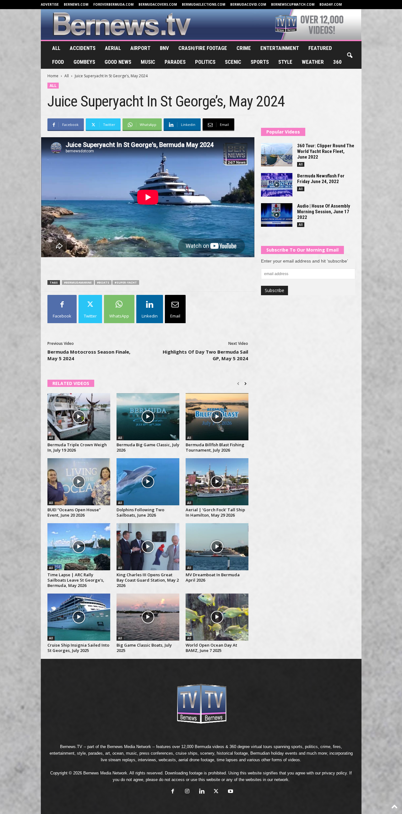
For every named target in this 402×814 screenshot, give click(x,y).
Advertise (50, 4)
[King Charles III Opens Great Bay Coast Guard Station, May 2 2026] (148, 546)
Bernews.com (76, 4)
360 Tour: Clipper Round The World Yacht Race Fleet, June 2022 (325, 151)
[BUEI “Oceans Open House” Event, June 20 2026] (78, 481)
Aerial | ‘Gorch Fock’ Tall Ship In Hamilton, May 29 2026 (215, 512)
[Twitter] (216, 792)
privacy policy (334, 773)
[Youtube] (229, 792)
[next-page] (245, 384)
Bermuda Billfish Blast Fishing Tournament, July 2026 (215, 447)
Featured (320, 48)
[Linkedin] (201, 792)
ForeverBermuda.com (113, 4)
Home (52, 76)
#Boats (103, 282)
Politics (205, 62)
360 (337, 62)
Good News (118, 62)
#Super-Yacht (126, 282)
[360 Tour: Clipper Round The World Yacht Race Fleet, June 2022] (276, 154)
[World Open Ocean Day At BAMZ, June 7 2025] (217, 617)
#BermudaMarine (78, 282)
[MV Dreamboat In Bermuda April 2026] (217, 546)
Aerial (113, 48)
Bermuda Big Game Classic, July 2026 (148, 447)
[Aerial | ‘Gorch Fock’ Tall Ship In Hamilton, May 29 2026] (217, 481)
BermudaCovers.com (158, 4)
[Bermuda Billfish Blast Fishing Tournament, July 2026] (217, 416)
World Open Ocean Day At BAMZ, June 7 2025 (211, 647)
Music (148, 62)
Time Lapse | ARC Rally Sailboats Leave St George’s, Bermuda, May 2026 (75, 580)
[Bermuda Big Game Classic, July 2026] (148, 416)
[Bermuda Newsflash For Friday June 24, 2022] (276, 185)
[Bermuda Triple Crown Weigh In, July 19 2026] (78, 416)
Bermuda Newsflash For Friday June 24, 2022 (321, 178)
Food (58, 62)
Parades (175, 62)
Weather (313, 62)
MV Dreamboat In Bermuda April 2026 (213, 577)
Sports (260, 62)
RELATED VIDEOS (70, 383)
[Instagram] (187, 792)
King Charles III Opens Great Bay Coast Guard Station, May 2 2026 (148, 580)
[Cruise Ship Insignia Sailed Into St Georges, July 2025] (78, 617)
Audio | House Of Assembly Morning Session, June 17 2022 (323, 211)
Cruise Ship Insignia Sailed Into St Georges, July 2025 (78, 647)
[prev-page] (238, 384)
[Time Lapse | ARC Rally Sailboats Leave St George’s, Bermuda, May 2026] (78, 546)
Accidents (82, 48)
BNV (164, 48)
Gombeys (84, 62)
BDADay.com (330, 4)
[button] (349, 55)
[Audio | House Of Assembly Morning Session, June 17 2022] (276, 215)
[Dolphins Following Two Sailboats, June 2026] (148, 481)
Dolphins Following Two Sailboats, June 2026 (140, 512)
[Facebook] (173, 792)
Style (285, 62)
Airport (140, 48)
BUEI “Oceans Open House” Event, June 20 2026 (73, 512)
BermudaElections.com (203, 4)
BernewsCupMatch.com (292, 4)
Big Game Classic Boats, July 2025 (144, 647)
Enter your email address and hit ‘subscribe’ (304, 260)
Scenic (233, 62)
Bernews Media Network (129, 746)
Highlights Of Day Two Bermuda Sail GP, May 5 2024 (205, 355)
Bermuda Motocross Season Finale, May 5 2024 (88, 355)
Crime (243, 48)
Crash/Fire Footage (202, 48)
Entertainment (279, 48)
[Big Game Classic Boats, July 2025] (148, 617)
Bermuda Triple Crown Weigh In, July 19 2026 (77, 447)
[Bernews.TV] (201, 24)
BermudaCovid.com (248, 4)
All (56, 48)
